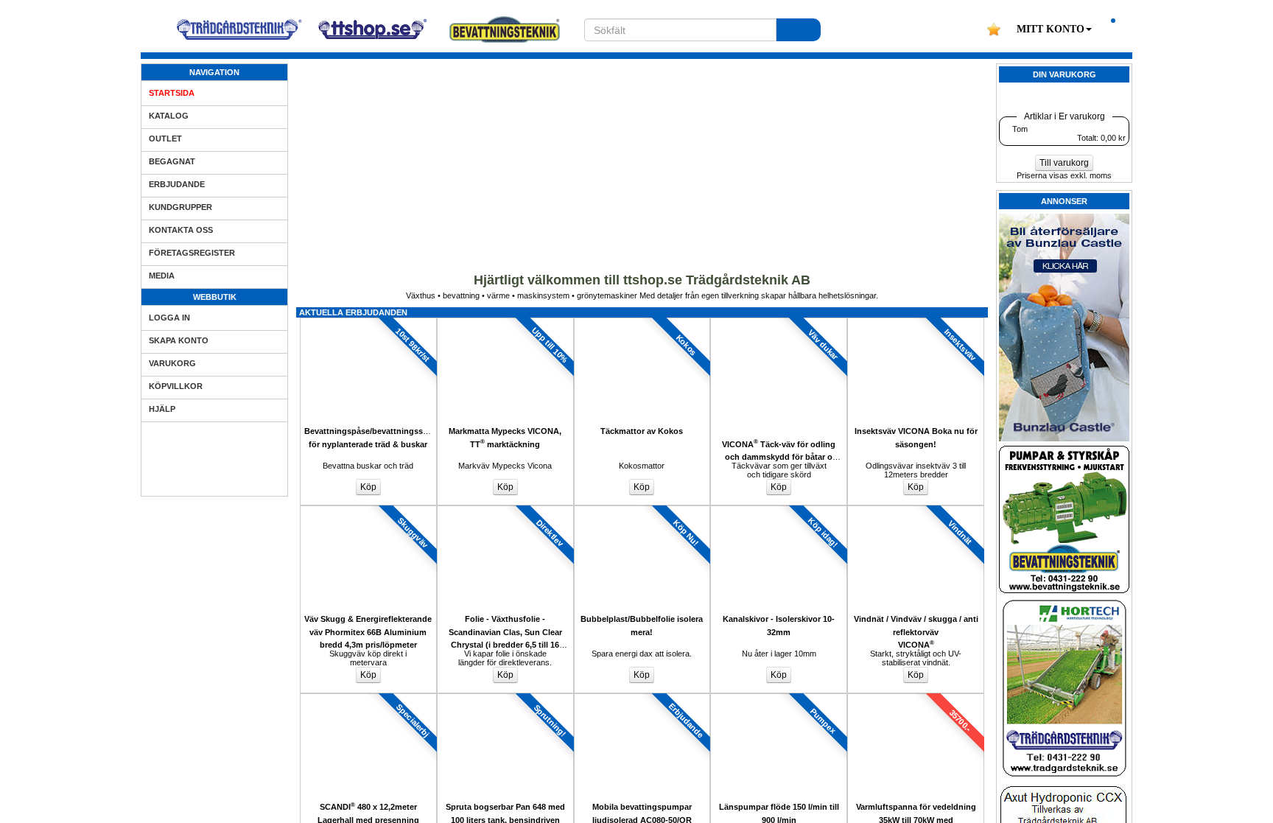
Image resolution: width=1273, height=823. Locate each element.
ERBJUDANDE (177, 184)
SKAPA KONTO (178, 340)
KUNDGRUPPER (180, 207)
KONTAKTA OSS (181, 229)
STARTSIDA (171, 92)
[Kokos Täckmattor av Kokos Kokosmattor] (642, 322)
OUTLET (165, 138)
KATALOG (169, 115)
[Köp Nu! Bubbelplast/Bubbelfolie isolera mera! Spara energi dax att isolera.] (642, 509)
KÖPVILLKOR (176, 386)
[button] (1054, 29)
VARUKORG (172, 363)
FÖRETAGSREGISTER (192, 252)
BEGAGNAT (172, 161)
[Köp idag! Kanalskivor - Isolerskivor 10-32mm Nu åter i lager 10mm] (778, 509)
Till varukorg (1064, 163)
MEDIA (162, 275)
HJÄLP (162, 409)
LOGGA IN (169, 317)
